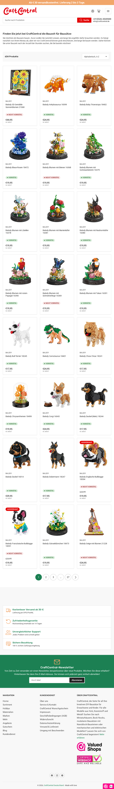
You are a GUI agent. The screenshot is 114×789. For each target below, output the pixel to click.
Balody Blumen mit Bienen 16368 (57, 167)
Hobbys (6, 708)
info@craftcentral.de (101, 21)
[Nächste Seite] (75, 577)
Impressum (45, 712)
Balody (9, 101)
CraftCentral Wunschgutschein (54, 708)
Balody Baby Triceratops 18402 (93, 104)
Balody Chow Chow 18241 (91, 356)
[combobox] (47, 20)
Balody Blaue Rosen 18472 (17, 167)
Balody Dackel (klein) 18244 (91, 416)
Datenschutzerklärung (50, 723)
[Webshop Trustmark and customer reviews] (89, 748)
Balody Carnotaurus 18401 (54, 356)
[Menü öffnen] (108, 11)
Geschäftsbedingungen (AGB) (53, 716)
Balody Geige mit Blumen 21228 (93, 543)
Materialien (8, 712)
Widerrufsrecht (47, 719)
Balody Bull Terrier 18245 (16, 356)
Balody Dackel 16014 (15, 477)
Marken (6, 716)
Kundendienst (9, 734)
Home (5, 701)
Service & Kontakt (48, 704)
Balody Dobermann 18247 (54, 477)
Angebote (7, 723)
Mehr (5, 719)
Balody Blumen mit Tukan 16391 (93, 293)
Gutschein (7, 727)
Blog (5, 730)
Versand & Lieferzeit (49, 727)
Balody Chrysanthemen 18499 (19, 416)
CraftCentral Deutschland (54, 785)
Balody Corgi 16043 (51, 416)
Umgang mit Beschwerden (52, 730)
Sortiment (7, 704)
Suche (86, 20)
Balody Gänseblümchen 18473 (56, 543)
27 (68, 577)
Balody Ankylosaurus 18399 (55, 104)
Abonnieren (77, 680)
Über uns (44, 701)
